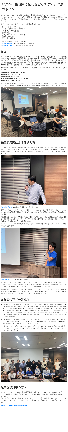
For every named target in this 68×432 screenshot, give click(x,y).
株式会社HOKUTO (8, 45)
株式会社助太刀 (7, 43)
